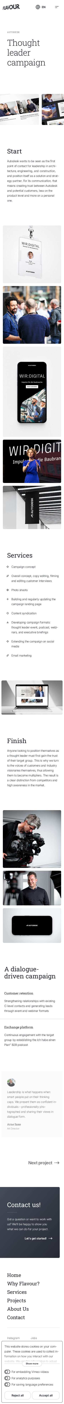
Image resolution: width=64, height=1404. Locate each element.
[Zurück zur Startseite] (17, 7)
